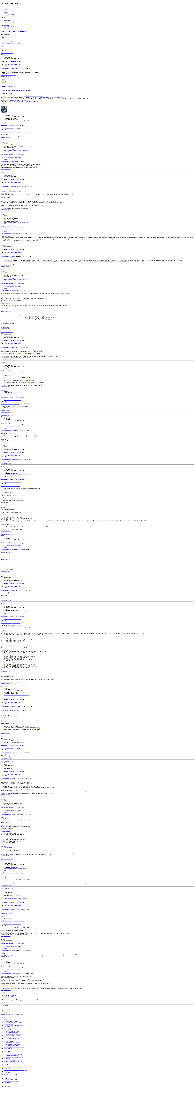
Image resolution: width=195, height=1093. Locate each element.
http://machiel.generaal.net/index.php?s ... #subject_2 (13, 710)
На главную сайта (5, 1086)
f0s (8, 34)
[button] (5, 50)
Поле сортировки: (21, 1000)
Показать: (4, 1000)
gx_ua (2, 271)
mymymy (3, 362)
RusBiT (2, 142)
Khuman (3, 214)
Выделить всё (6, 295)
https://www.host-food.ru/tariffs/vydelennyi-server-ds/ (13, 100)
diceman (3, 390)
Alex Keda (3, 112)
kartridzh (3, 172)
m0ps (2, 860)
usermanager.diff (8, 847)
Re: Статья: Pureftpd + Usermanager (12, 125)
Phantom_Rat (4, 959)
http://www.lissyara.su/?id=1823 (8, 75)
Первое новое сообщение (7, 43)
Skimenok (3, 466)
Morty (2, 54)
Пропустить (4, 9)
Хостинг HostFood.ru (6, 86)
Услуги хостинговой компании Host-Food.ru (15, 90)
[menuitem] (10, 14)
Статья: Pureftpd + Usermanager (14, 31)
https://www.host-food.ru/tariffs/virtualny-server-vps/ (49, 97)
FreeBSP (3, 763)
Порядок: (39, 1000)
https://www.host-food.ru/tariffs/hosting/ (33, 96)
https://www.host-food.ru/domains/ (30, 101)
